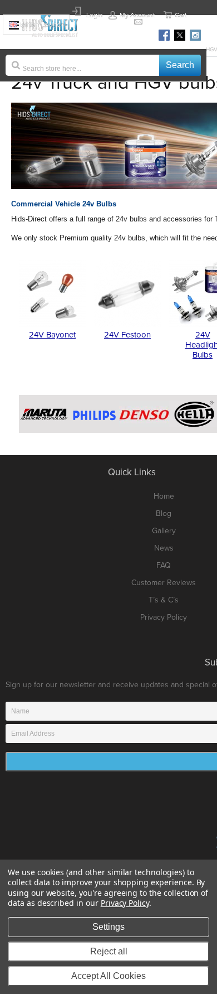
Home (164, 496)
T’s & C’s (164, 600)
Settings (108, 927)
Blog (163, 513)
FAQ (163, 565)
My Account (137, 15)
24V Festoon (127, 335)
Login (94, 15)
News (164, 548)
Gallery (164, 530)
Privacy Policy (163, 617)
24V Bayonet (52, 335)
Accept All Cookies (108, 976)
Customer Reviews (163, 582)
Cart (181, 15)
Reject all (108, 951)
